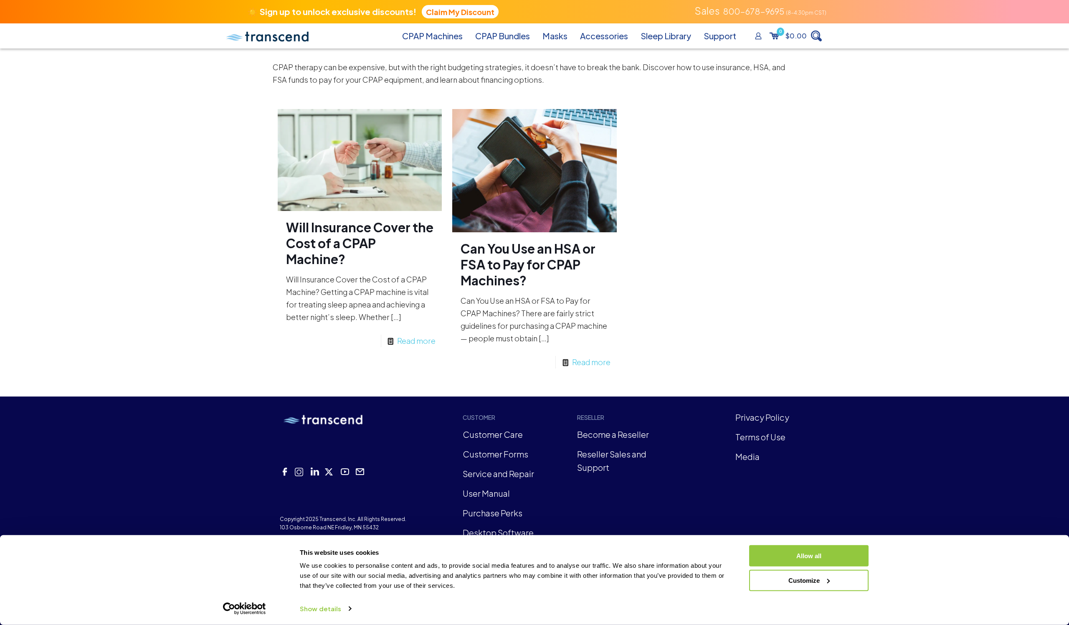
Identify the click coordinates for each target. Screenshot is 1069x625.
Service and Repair (498, 473)
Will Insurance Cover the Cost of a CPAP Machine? (359, 243)
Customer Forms (495, 454)
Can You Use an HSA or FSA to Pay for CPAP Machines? (528, 264)
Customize (804, 580)
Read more (416, 341)
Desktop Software (498, 532)
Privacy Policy (762, 417)
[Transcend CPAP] (267, 35)
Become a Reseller (613, 434)
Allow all (808, 555)
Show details (320, 608)
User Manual (486, 493)
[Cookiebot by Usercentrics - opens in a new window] (244, 608)
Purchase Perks (492, 513)
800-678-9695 (753, 11)
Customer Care (493, 434)
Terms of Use (760, 437)
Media (747, 456)
